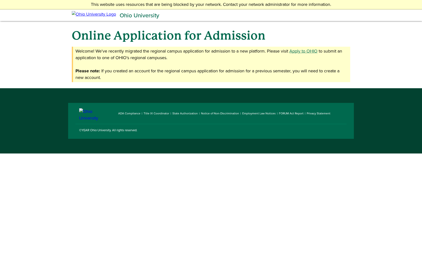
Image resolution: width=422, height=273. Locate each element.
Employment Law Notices (259, 113)
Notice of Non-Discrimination (220, 113)
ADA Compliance (129, 113)
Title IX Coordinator (156, 113)
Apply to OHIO (303, 51)
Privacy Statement (318, 113)
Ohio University (139, 15)
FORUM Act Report (291, 113)
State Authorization (185, 113)
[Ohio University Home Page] (95, 113)
